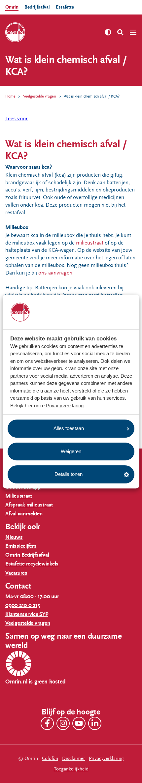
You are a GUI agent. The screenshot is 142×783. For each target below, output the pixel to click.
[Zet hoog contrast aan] (108, 32)
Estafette (65, 7)
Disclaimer (73, 758)
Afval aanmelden (23, 514)
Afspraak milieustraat (29, 505)
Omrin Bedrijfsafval (27, 555)
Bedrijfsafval (37, 7)
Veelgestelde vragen (39, 96)
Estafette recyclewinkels (31, 564)
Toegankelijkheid (71, 769)
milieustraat (89, 243)
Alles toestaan (68, 428)
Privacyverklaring (65, 405)
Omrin (11, 7)
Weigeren (71, 451)
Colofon (50, 758)
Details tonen (68, 474)
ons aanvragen (55, 273)
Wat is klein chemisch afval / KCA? (92, 96)
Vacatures (16, 573)
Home (10, 96)
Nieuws (14, 537)
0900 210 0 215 (22, 605)
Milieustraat (18, 496)
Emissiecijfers (21, 546)
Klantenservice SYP (26, 614)
